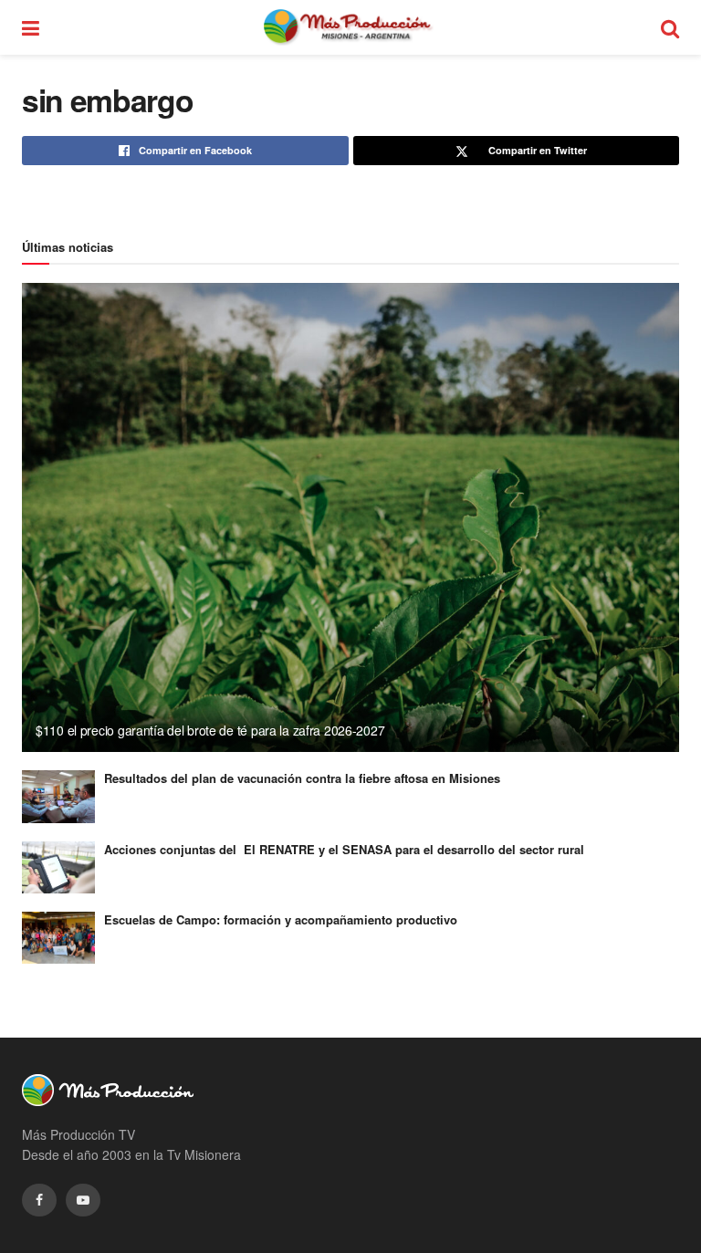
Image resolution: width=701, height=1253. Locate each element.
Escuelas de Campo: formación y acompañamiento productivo (280, 919)
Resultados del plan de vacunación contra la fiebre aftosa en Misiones (302, 778)
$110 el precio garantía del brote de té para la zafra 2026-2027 (210, 730)
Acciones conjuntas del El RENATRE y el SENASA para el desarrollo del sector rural (344, 849)
